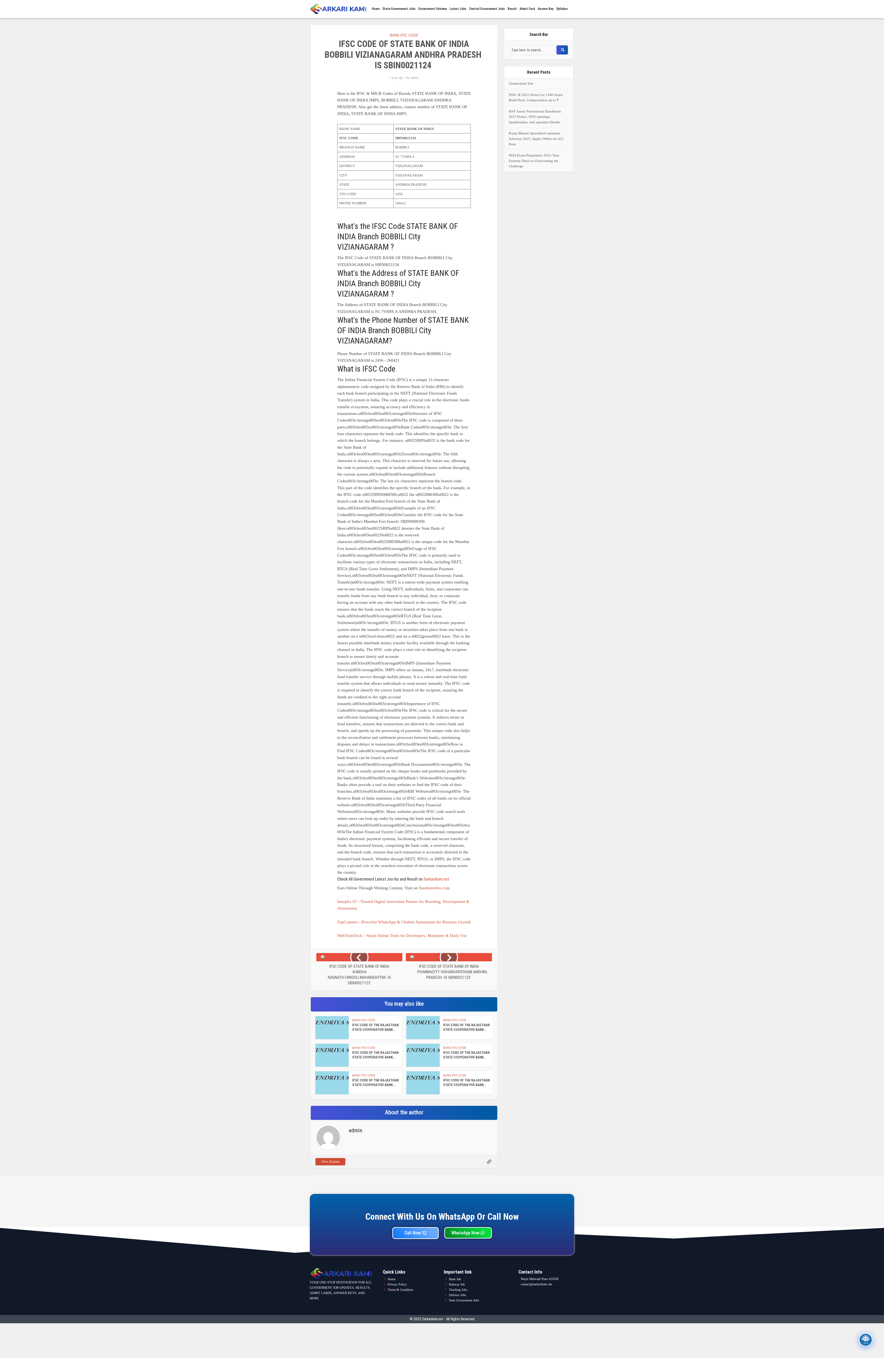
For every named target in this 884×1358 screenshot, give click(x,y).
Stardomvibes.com (434, 888)
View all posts (330, 1161)
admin (414, 77)
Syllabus (562, 9)
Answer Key (545, 9)
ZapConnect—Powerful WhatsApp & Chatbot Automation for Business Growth (404, 922)
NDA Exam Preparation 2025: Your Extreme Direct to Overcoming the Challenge (534, 160)
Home (376, 9)
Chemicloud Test (521, 83)
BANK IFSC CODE (404, 35)
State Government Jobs (399, 9)
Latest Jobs (458, 9)
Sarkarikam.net (436, 879)
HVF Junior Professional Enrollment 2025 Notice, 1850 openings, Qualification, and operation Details (535, 117)
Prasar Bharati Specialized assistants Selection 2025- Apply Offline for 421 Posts (536, 138)
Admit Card (527, 9)
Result (512, 9)
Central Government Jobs (487, 9)
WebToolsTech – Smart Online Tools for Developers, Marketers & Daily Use (402, 935)
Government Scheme (432, 9)
